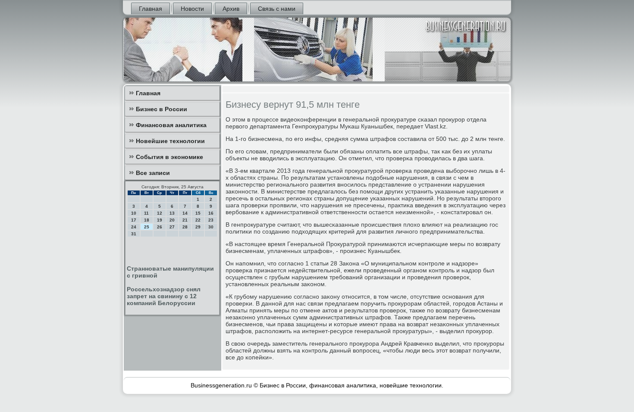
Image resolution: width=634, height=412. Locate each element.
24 (133, 227)
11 (146, 213)
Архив (231, 8)
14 (185, 213)
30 (210, 227)
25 (146, 227)
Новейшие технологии (170, 140)
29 (198, 227)
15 (198, 213)
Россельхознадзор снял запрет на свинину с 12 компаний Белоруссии (164, 296)
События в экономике (169, 156)
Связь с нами (276, 8)
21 (185, 220)
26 (159, 227)
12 (159, 213)
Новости (192, 8)
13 (172, 213)
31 (133, 233)
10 (133, 213)
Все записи (153, 172)
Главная (150, 8)
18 (146, 220)
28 (185, 227)
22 (198, 220)
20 (172, 220)
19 (159, 220)
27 (172, 227)
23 (210, 220)
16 (210, 213)
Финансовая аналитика (171, 125)
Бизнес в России (161, 109)
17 (133, 220)
